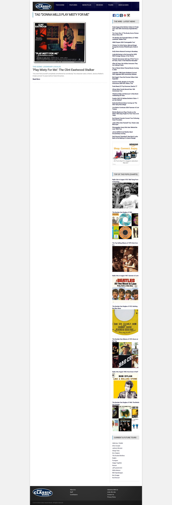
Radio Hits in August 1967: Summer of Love (125, 275)
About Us (73, 490)
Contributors (74, 494)
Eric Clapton (116, 453)
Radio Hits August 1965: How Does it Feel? (125, 372)
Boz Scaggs (115, 475)
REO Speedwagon (117, 473)
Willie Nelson (116, 470)
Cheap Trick (115, 450)
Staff (71, 492)
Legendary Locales (52, 67)
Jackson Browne (117, 448)
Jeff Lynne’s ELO (117, 468)
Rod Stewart (116, 478)
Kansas (114, 465)
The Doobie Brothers (118, 455)
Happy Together (117, 463)
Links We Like (111, 492)
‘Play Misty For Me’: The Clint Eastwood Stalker (63, 69)
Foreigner (115, 460)
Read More (36, 79)
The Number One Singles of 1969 (122, 212)
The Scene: (37, 67)
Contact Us (110, 494)
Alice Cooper (116, 446)
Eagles (114, 458)
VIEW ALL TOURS (117, 443)
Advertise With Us (112, 490)
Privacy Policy (111, 497)
